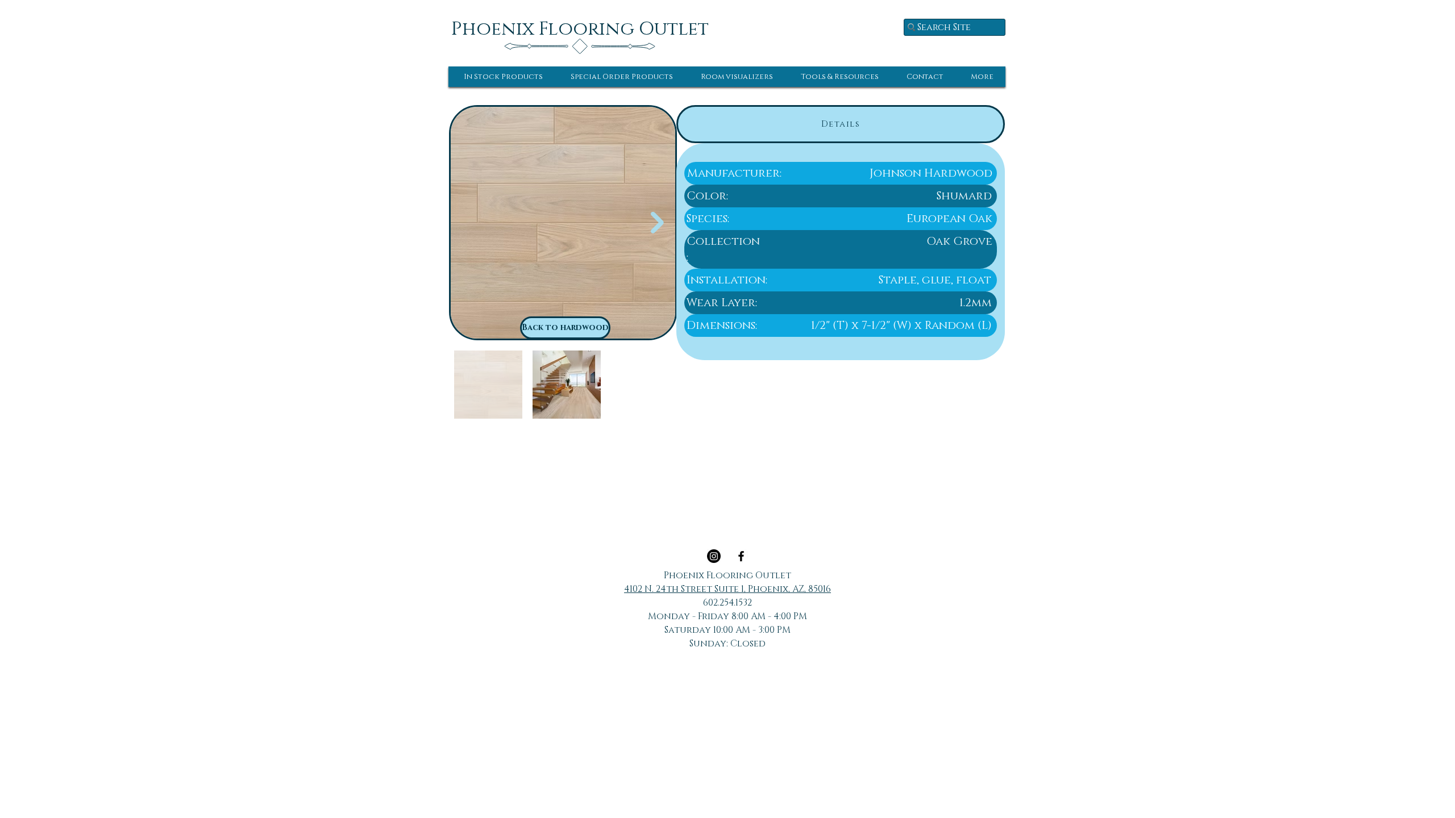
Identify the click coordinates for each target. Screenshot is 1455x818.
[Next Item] (657, 223)
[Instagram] (714, 556)
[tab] (840, 124)
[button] (503, 77)
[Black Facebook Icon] (741, 556)
